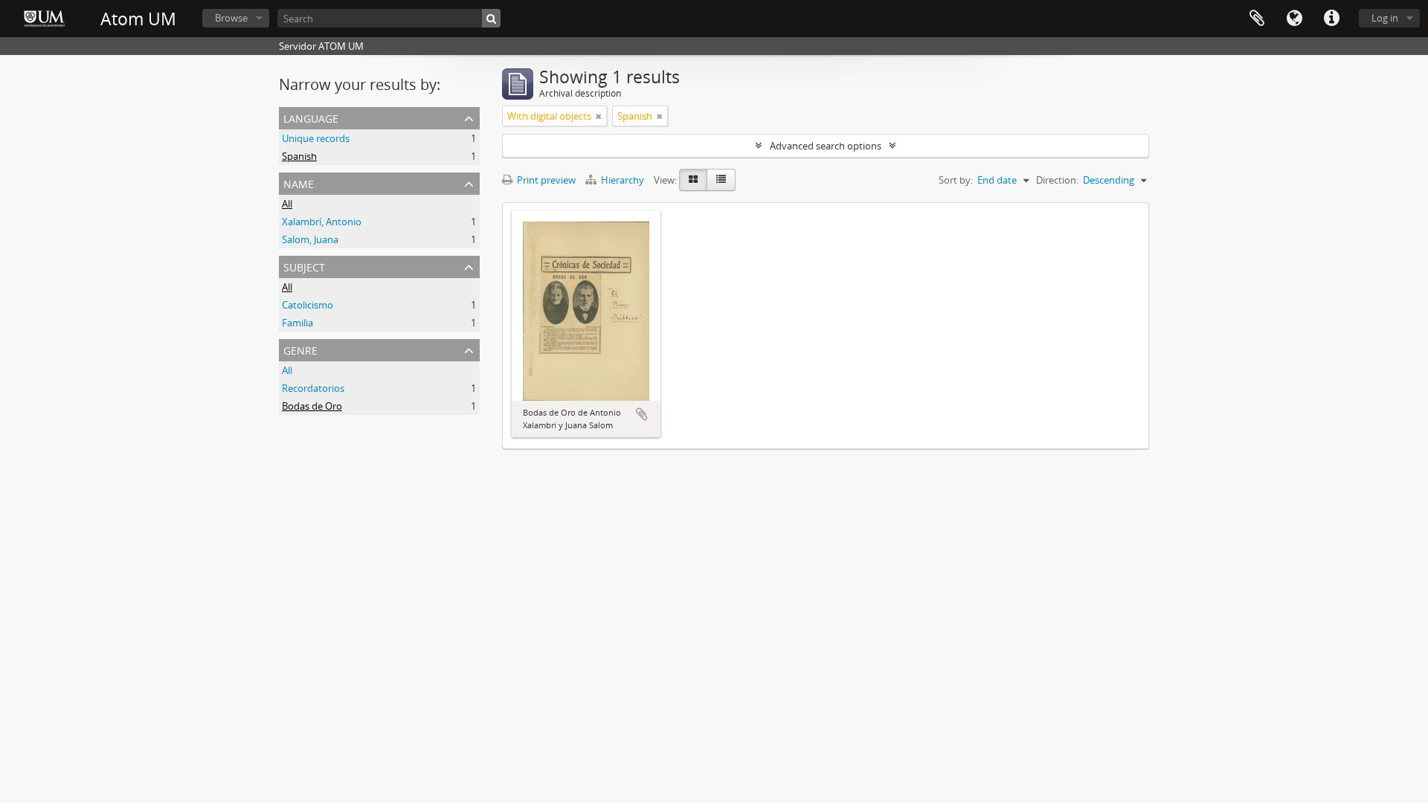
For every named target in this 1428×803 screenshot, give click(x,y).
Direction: (1057, 180)
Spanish (299, 156)
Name (298, 182)
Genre (300, 349)
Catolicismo (307, 305)
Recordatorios (313, 388)
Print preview (545, 180)
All (287, 203)
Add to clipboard (641, 414)
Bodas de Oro (312, 406)
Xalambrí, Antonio (321, 221)
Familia (297, 322)
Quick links (1331, 18)
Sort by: (956, 180)
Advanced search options (825, 145)
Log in (1384, 18)
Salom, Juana (310, 239)
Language (1294, 18)
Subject (304, 266)
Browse (231, 18)
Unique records (316, 138)
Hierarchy (622, 180)
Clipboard (1257, 18)
